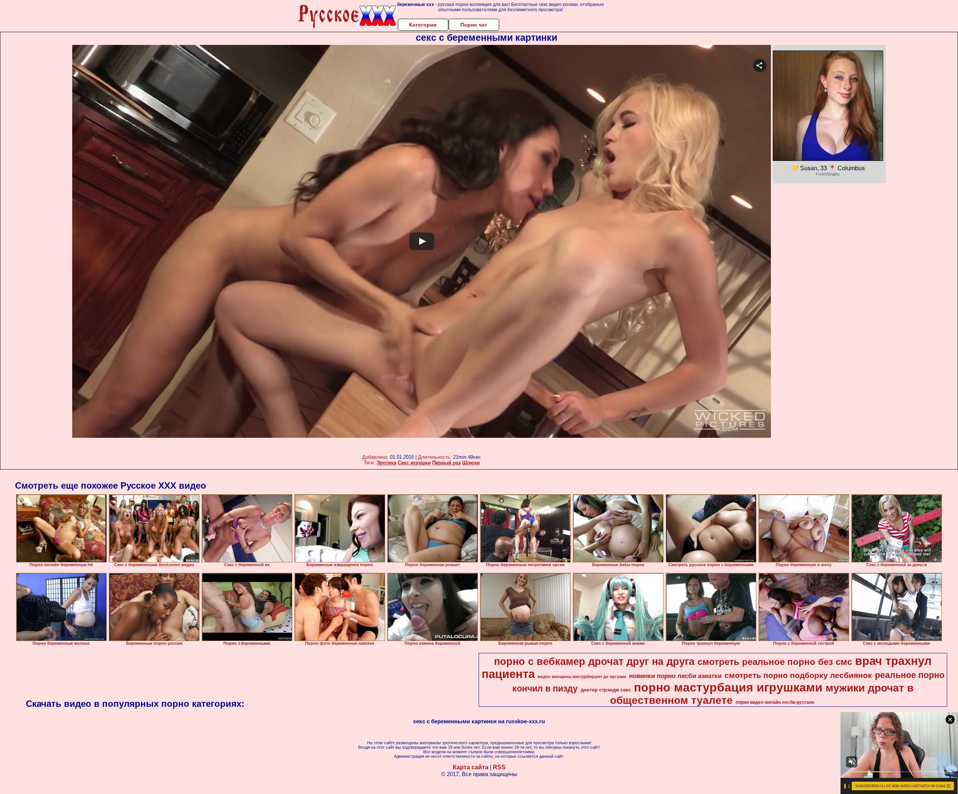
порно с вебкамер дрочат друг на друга (594, 661)
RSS (499, 767)
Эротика (386, 462)
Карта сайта (470, 767)
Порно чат (473, 25)
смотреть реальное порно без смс (775, 662)
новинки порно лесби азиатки (675, 676)
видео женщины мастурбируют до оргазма (582, 676)
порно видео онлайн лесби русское (775, 702)
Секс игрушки (414, 462)
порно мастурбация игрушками (728, 687)
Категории (423, 25)
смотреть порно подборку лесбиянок (798, 675)
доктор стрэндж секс (606, 690)
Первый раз (446, 462)
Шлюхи (471, 462)
